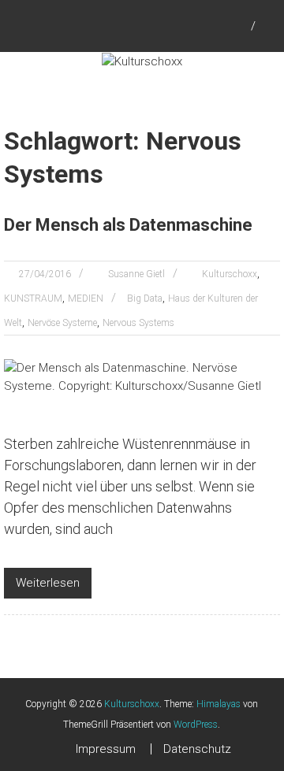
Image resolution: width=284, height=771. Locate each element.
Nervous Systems (138, 322)
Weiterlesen (48, 583)
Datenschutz (197, 749)
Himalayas (218, 704)
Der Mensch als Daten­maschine (128, 225)
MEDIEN (85, 298)
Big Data (145, 298)
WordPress (196, 724)
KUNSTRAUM (33, 298)
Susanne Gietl (136, 274)
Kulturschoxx (229, 274)
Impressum (106, 749)
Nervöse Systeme (62, 322)
